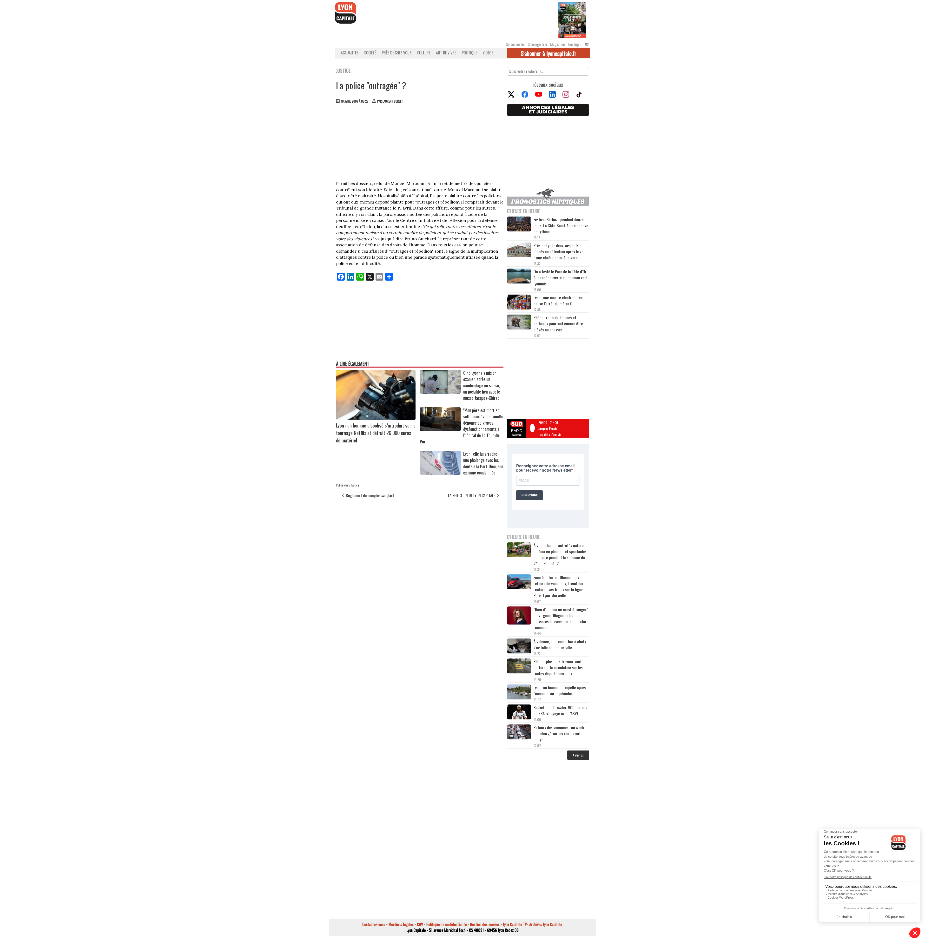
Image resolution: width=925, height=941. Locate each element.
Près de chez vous (396, 53)
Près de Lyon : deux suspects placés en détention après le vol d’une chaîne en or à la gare (559, 252)
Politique (469, 53)
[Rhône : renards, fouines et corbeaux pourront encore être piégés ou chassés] (519, 323)
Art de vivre (446, 53)
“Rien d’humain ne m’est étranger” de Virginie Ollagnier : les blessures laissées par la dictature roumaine (561, 618)
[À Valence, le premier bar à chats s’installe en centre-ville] (519, 646)
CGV (420, 924)
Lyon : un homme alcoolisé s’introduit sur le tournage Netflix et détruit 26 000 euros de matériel (376, 432)
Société (370, 53)
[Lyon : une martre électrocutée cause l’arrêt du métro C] (519, 303)
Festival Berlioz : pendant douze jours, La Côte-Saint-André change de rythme (561, 226)
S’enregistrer (538, 44)
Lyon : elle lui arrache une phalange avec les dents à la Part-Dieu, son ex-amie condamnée (483, 463)
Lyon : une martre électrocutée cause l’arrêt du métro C (558, 301)
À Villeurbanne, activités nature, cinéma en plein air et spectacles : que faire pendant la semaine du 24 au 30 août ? (561, 554)
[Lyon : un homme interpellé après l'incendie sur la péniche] (519, 692)
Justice (355, 485)
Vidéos (488, 53)
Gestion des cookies (485, 924)
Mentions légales (401, 924)
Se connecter (515, 44)
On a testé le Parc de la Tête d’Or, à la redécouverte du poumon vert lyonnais (561, 278)
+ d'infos (578, 754)
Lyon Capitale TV (515, 924)
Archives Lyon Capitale (545, 924)
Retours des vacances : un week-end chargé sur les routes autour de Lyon (560, 733)
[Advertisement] (420, 143)
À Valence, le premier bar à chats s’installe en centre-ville (560, 644)
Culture (423, 53)
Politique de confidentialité (446, 924)
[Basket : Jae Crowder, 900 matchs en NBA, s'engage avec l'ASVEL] (519, 712)
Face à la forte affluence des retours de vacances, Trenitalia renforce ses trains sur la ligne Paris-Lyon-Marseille (558, 586)
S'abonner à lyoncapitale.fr (548, 53)
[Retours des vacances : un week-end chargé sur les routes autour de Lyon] (519, 732)
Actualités (349, 53)
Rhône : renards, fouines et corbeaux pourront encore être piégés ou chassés (558, 324)
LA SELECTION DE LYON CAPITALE (471, 495)
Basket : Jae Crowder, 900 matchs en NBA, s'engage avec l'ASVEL (560, 710)
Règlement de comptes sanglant (370, 495)
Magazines (558, 44)
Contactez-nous (373, 924)
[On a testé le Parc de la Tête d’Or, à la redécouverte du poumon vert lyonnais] (519, 277)
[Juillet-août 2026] (572, 19)
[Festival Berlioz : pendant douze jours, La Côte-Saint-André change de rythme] (519, 225)
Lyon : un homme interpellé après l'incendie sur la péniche (560, 690)
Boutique (574, 44)
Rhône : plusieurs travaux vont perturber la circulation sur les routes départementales (558, 667)
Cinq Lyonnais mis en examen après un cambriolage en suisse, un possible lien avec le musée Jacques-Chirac (481, 385)
